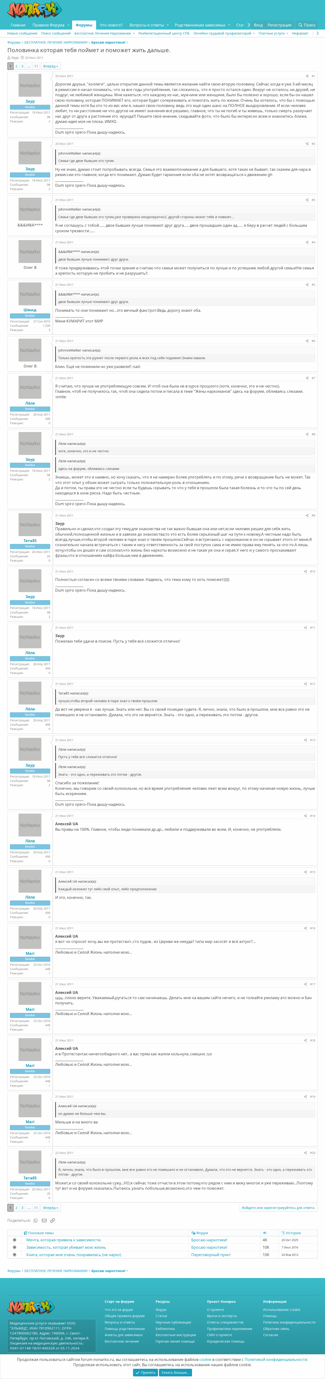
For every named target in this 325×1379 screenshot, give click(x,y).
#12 (312, 684)
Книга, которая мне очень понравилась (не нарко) (73, 1254)
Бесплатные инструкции (176, 1335)
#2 (313, 143)
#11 (312, 627)
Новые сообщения (22, 33)
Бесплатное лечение (122, 1341)
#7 (313, 378)
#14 (312, 816)
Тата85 (30, 540)
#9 (313, 515)
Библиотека (165, 1328)
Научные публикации (173, 1322)
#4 (313, 242)
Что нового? (111, 25)
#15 (312, 872)
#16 (312, 928)
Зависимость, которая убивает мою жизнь (66, 1247)
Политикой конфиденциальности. (276, 1359)
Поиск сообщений (56, 33)
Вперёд (49, 66)
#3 (313, 200)
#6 (313, 341)
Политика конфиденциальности (289, 1322)
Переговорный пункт (211, 1254)
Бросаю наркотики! (209, 1240)
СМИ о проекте (219, 1335)
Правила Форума (48, 25)
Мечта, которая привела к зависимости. (63, 1240)
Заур (15, 57)
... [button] (28, 66)
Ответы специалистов (225, 1322)
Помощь (270, 1316)
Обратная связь (276, 1328)
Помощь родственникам (125, 1328)
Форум (161, 1309)
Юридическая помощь (225, 1341)
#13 (312, 740)
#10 (312, 571)
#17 (312, 984)
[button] (68, 25)
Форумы (84, 25)
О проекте (215, 1309)
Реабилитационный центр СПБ (164, 33)
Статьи (242, 25)
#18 (312, 1040)
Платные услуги (272, 33)
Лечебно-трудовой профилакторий (222, 33)
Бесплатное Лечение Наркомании (102, 33)
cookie (205, 1359)
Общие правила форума (125, 1316)
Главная (18, 25)
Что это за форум (119, 1309)
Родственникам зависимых (200, 25)
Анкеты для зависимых (124, 1335)
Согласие (270, 1335)
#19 (312, 1096)
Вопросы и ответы (147, 25)
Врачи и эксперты (222, 1316)
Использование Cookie (281, 1309)
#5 (313, 284)
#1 (313, 76)
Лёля (30, 403)
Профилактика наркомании (229, 1328)
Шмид (30, 309)
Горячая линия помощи (175, 1341)
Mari (30, 953)
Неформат (300, 33)
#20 (312, 1153)
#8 (313, 434)
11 (36, 66)
